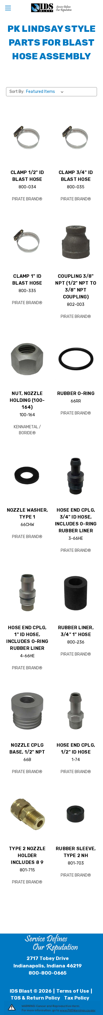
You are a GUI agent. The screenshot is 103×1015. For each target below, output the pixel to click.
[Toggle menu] (8, 8)
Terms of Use (72, 991)
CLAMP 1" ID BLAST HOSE (27, 279)
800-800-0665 (48, 973)
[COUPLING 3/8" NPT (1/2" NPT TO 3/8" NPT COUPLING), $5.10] (76, 242)
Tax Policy (76, 998)
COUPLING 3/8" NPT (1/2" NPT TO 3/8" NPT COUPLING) (75, 286)
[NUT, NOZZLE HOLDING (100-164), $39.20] (27, 359)
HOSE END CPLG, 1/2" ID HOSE (76, 748)
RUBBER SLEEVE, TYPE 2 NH (76, 852)
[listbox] (46, 91)
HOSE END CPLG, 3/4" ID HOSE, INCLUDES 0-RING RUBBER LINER (76, 520)
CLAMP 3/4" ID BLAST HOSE (76, 176)
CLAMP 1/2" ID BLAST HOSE (27, 176)
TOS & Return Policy (35, 998)
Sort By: (16, 91)
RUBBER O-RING (75, 393)
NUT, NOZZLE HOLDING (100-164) (27, 400)
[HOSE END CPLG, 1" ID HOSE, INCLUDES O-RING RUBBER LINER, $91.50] (27, 593)
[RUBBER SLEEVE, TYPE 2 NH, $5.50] (76, 815)
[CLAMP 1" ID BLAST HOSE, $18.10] (27, 242)
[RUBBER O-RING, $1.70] (76, 359)
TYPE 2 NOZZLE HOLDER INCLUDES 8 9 (27, 855)
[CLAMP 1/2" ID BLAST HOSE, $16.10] (27, 138)
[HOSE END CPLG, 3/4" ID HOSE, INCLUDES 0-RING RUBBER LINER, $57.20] (76, 476)
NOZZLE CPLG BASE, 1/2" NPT (27, 748)
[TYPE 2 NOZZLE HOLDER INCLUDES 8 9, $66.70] (27, 815)
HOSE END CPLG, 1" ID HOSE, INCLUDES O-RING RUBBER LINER (27, 638)
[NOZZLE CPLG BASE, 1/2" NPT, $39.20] (27, 711)
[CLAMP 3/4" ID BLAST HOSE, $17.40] (76, 138)
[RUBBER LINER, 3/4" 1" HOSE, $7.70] (76, 593)
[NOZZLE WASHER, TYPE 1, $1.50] (27, 476)
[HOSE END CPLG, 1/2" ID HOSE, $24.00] (76, 711)
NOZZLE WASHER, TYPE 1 (27, 513)
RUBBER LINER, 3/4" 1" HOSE (76, 631)
